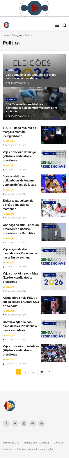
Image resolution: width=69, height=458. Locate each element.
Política (28, 35)
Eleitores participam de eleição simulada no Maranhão (18, 205)
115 (41, 371)
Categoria (17, 35)
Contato (58, 442)
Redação (10, 141)
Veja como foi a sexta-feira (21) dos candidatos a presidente (20, 277)
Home (6, 35)
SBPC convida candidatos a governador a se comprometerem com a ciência (31, 108)
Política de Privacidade (36, 442)
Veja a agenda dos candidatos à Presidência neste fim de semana (20, 253)
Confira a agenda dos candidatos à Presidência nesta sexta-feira (20, 326)
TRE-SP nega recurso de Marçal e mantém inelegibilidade (19, 132)
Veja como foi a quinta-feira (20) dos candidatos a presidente (21, 350)
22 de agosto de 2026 (15, 266)
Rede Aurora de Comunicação (37, 449)
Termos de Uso (11, 442)
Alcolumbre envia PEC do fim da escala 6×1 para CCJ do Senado (21, 302)
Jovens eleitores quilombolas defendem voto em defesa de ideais (19, 180)
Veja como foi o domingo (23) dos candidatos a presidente (19, 156)
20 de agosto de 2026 (15, 363)
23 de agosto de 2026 (15, 169)
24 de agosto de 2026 (18, 83)
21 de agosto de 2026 (15, 291)
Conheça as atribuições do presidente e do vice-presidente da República (21, 229)
